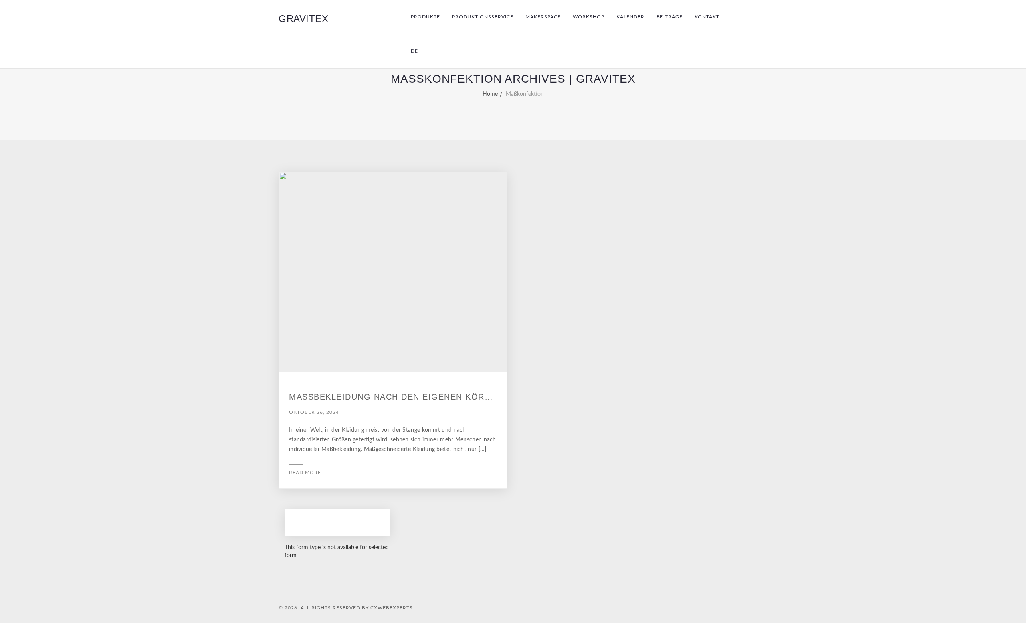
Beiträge (669, 16)
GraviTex (303, 18)
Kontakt (707, 16)
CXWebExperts (391, 607)
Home (490, 94)
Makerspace (543, 16)
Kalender (630, 16)
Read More (305, 472)
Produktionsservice (482, 16)
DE (414, 51)
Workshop (588, 16)
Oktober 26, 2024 (314, 412)
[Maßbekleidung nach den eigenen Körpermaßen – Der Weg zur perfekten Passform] (393, 272)
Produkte (425, 16)
